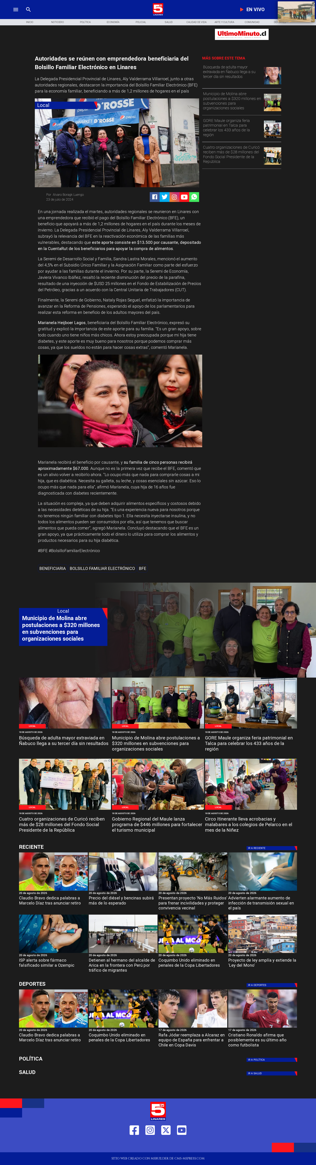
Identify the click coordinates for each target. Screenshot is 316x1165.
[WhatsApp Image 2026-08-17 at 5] (272, 137)
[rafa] (192, 1027)
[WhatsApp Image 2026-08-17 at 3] (251, 809)
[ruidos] (192, 890)
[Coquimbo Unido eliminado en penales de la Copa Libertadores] (192, 952)
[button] (52, 568)
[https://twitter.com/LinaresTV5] (166, 1145)
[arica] (123, 952)
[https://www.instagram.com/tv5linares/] (174, 197)
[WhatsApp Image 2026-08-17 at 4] (272, 164)
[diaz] (53, 890)
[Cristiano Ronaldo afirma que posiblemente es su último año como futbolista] (262, 1027)
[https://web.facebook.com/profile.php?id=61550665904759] (134, 1145)
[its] (262, 890)
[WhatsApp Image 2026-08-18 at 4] (272, 110)
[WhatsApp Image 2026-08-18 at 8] (65, 728)
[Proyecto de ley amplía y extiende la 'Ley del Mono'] (262, 952)
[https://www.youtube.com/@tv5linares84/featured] (184, 197)
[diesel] (123, 890)
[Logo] (158, 15)
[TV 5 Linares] (28, 15)
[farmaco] (53, 952)
